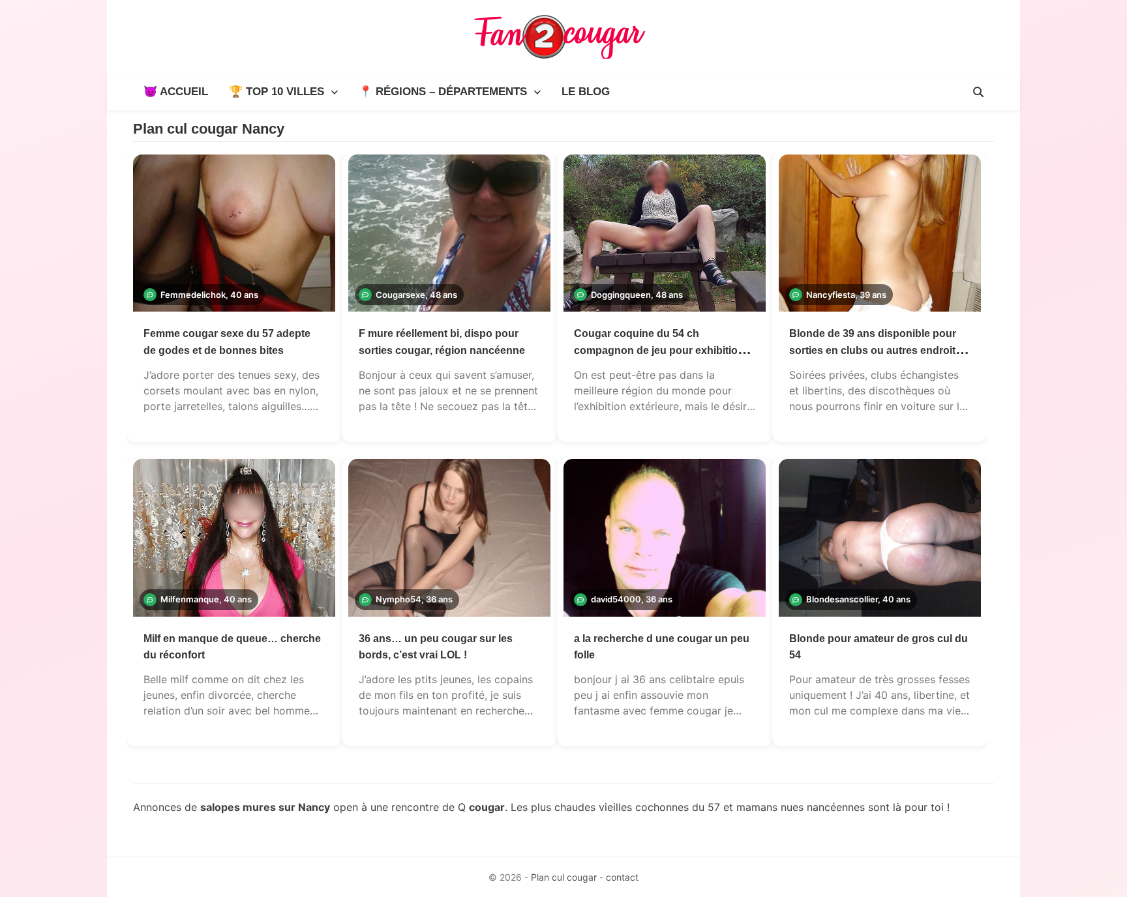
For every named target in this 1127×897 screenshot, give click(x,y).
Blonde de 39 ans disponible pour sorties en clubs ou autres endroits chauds (875, 350)
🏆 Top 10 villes (276, 91)
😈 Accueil (175, 91)
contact (622, 877)
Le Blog (586, 91)
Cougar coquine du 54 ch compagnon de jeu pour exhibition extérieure (659, 350)
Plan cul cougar (564, 877)
